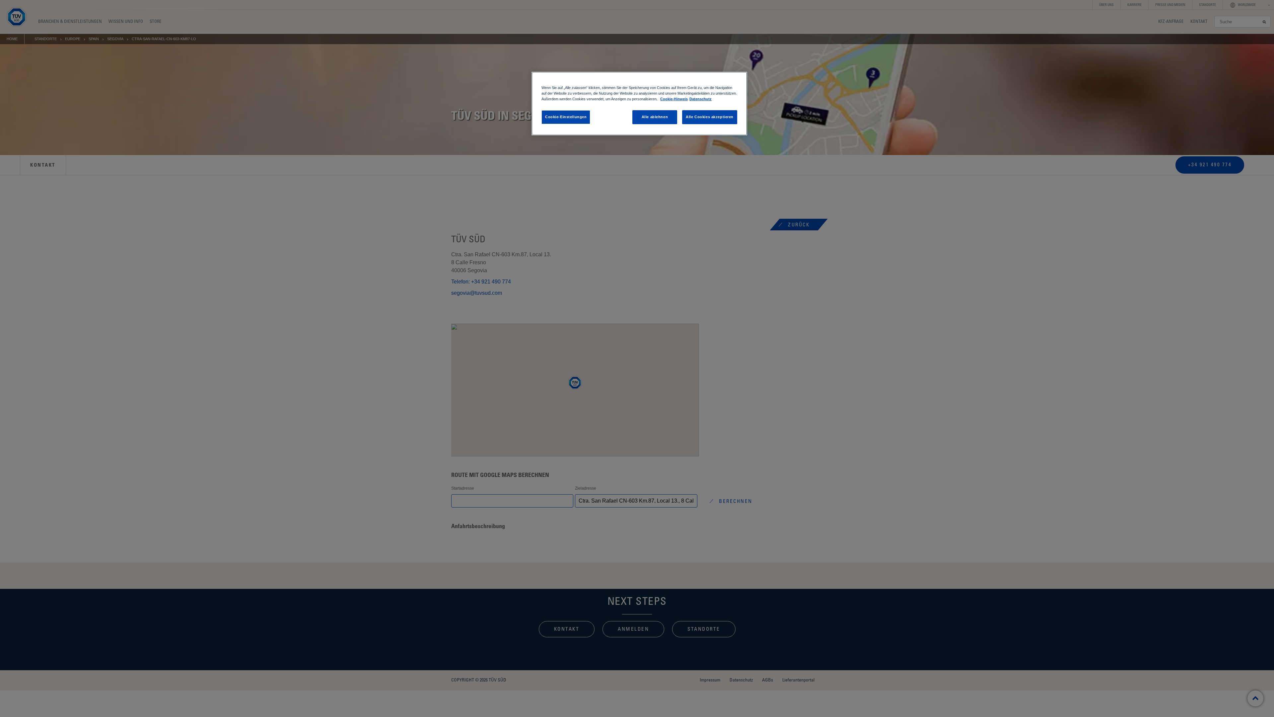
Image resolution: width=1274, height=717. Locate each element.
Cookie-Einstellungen (566, 117)
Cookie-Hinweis (674, 99)
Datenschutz (700, 99)
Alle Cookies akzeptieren (710, 117)
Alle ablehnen (655, 117)
